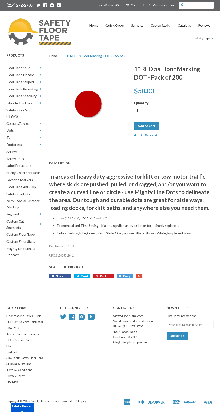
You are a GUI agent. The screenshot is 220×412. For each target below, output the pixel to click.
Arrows (11, 151)
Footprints (14, 144)
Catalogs (184, 25)
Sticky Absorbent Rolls (23, 173)
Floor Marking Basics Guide (23, 316)
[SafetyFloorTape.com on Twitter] (38, 5)
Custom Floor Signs (20, 241)
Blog (9, 346)
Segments (13, 214)
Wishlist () (111, 5)
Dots (10, 130)
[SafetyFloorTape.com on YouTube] (59, 5)
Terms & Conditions (19, 370)
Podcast (11, 352)
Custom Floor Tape (20, 234)
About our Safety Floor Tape (24, 358)
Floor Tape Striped (20, 82)
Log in (147, 5)
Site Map (12, 382)
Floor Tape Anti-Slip (21, 187)
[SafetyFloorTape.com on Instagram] (52, 5)
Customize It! (161, 25)
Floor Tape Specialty (21, 96)
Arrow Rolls (15, 159)
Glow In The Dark (19, 103)
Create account (163, 5)
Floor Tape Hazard (20, 75)
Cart (133, 5)
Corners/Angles (17, 123)
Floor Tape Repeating (22, 89)
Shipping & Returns (18, 364)
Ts (8, 137)
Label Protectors (18, 165)
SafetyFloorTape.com (45, 401)
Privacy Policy (15, 376)
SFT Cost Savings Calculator (24, 322)
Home (93, 25)
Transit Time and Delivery (23, 334)
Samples (137, 25)
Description (59, 163)
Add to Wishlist (145, 135)
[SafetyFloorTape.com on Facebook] (45, 5)
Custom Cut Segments (15, 224)
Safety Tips (202, 38)
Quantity (141, 103)
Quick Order (114, 25)
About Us (12, 328)
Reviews (204, 25)
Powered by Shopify (73, 401)
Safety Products (18, 194)
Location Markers (19, 180)
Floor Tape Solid (18, 68)
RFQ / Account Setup (20, 340)
